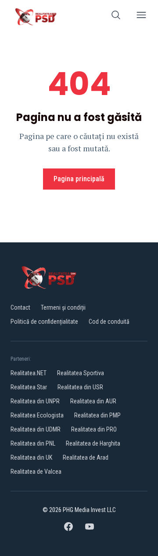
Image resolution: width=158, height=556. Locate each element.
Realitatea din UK (31, 457)
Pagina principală (79, 179)
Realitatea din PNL (33, 443)
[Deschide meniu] (141, 16)
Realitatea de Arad (85, 457)
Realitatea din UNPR (35, 401)
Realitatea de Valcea (36, 471)
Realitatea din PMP (97, 415)
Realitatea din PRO (94, 429)
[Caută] (116, 16)
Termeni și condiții (63, 307)
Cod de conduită (109, 321)
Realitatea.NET (29, 373)
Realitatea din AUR (93, 401)
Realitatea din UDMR (36, 429)
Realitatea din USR (80, 387)
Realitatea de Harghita (93, 443)
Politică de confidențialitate (44, 321)
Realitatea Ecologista (37, 415)
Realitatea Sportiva (80, 373)
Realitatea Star (29, 387)
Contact (20, 307)
